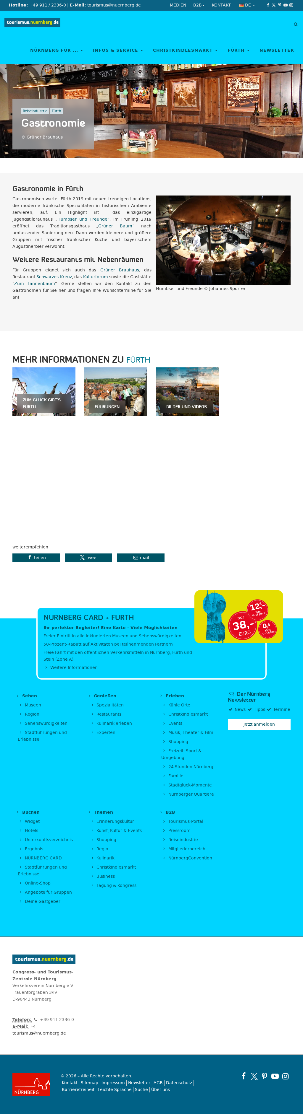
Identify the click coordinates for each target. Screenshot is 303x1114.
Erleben (174, 695)
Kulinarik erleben (113, 723)
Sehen (29, 695)
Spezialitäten (109, 705)
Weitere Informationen (73, 667)
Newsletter (277, 50)
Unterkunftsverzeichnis (48, 839)
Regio (101, 848)
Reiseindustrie (182, 839)
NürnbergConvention (189, 858)
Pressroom (179, 830)
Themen (102, 812)
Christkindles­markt (115, 867)
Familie (175, 776)
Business (105, 876)
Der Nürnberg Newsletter (249, 697)
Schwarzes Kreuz (54, 276)
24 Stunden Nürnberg (190, 766)
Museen (32, 705)
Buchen (30, 812)
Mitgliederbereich (186, 848)
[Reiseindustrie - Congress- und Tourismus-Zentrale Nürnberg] (32, 24)
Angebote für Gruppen (48, 892)
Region (31, 714)
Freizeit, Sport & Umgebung (181, 754)
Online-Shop (37, 883)
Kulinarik (105, 858)
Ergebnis (33, 848)
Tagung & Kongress (115, 885)
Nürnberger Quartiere (190, 794)
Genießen (104, 695)
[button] (36, 557)
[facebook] (268, 5)
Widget (32, 821)
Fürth (237, 50)
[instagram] (291, 5)
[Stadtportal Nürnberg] (31, 1084)
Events (174, 723)
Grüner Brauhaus (119, 270)
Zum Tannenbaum (34, 283)
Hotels (31, 830)
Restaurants (108, 714)
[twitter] (274, 5)
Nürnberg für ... (55, 50)
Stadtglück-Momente (189, 785)
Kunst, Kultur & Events (118, 830)
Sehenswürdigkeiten (45, 723)
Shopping (177, 741)
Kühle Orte (178, 705)
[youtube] (286, 5)
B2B (169, 812)
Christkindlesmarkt (184, 50)
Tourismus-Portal (185, 821)
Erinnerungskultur (114, 821)
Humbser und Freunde (82, 219)
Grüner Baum (115, 226)
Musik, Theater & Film (190, 732)
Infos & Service (116, 50)
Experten (105, 732)
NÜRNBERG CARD (43, 858)
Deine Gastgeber (42, 901)
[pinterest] (280, 5)
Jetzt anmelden (259, 724)
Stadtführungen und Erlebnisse (42, 736)
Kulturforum (95, 276)
